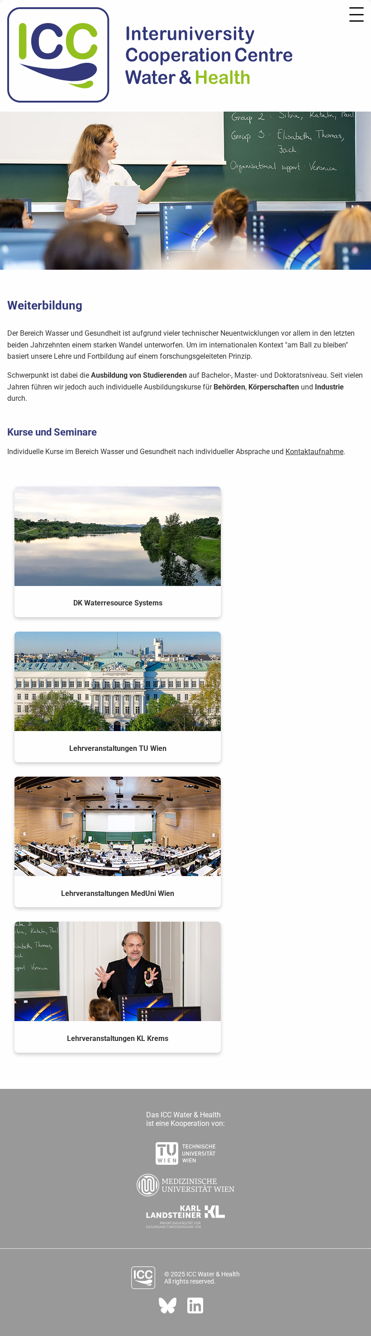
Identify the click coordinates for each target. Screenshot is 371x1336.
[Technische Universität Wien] (185, 1151)
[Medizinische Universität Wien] (185, 1182)
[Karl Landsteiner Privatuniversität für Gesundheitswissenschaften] (185, 1214)
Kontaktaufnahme (314, 451)
